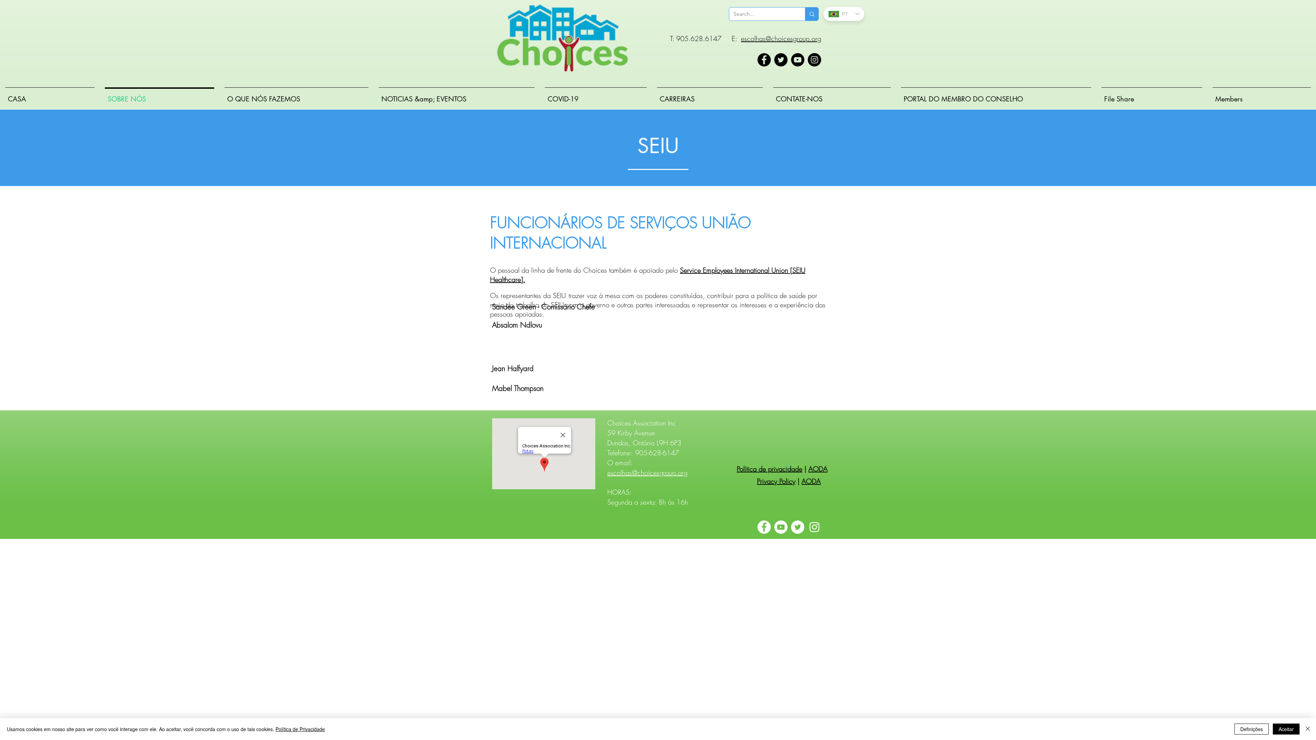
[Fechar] (1308, 729)
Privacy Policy (776, 481)
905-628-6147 (657, 452)
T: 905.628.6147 (695, 38)
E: (734, 38)
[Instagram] (814, 59)
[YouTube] (797, 59)
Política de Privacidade (300, 729)
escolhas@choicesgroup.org (781, 38)
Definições (1251, 729)
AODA (818, 468)
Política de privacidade (769, 468)
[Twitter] (781, 59)
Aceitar (1286, 729)
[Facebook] (764, 59)
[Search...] (811, 14)
